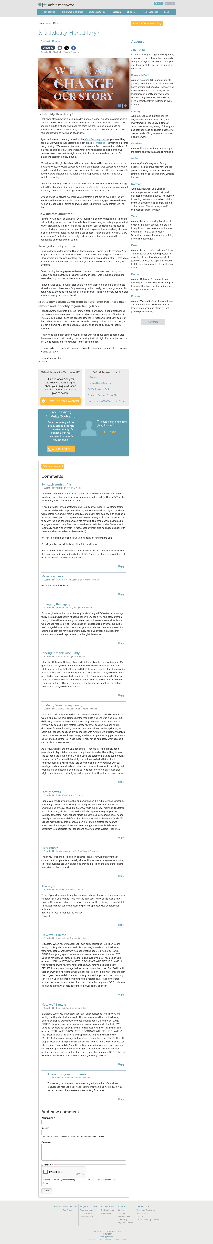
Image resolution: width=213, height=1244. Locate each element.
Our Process (68, 1210)
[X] (66, 47)
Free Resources (150, 11)
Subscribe (48, 47)
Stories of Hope (107, 1210)
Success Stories (97, 11)
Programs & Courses (72, 11)
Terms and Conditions (95, 1239)
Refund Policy (109, 1239)
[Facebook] (73, 47)
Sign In (158, 3)
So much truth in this (56, 484)
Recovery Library (87, 1210)
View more (153, 322)
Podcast (139, 1216)
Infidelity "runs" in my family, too (64, 705)
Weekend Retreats (87, 1216)
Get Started (49, 11)
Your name (47, 1118)
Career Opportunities (106, 1237)
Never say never (52, 576)
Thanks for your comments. (67, 1074)
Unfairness (92, 377)
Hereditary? (49, 847)
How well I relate (53, 935)
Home (57, 1206)
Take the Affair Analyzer (63, 401)
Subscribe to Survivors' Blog (147, 23)
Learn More (63, 448)
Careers (121, 1210)
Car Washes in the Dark (98, 389)
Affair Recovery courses (96, 139)
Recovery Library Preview (147, 1220)
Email (44, 1128)
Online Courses (86, 1213)
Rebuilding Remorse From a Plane (103, 395)
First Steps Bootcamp (145, 1210)
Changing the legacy (56, 604)
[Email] (60, 47)
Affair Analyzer (142, 1213)
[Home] (43, 5)
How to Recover (70, 1206)
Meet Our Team (124, 1216)
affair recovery (61, 5)
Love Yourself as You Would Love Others (106, 401)
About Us (131, 11)
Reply (121, 566)
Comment (46, 1142)
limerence (100, 142)
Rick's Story (122, 1220)
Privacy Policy (121, 1239)
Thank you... (50, 886)
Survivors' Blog (48, 23)
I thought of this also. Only (60, 653)
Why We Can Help (125, 1223)
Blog (166, 11)
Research (116, 11)
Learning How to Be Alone (99, 383)
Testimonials (106, 1213)
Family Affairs (51, 792)
